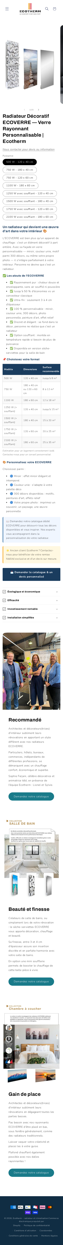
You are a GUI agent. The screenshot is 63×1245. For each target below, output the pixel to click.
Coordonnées (46, 1230)
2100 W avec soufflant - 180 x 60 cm (29, 217)
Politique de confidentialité (37, 1225)
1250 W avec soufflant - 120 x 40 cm (29, 193)
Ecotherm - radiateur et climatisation (30, 1218)
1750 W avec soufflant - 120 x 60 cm (29, 209)
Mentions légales (49, 1235)
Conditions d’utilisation (25, 1230)
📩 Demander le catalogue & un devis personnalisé (31, 574)
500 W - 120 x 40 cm (19, 162)
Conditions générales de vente (23, 1235)
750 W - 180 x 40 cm (19, 169)
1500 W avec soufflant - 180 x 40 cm (29, 201)
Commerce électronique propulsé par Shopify (36, 1222)
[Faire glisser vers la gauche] (24, 110)
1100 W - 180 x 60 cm (20, 185)
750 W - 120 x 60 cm (19, 177)
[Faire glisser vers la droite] (38, 110)
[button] (7, 9)
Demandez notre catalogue (31, 796)
